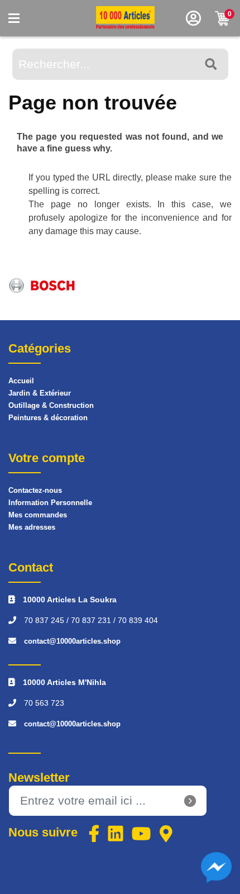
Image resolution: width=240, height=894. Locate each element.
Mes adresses (31, 527)
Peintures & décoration (48, 417)
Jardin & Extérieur (39, 393)
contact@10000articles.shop (72, 641)
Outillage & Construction (51, 405)
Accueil (21, 381)
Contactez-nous (35, 490)
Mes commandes (37, 515)
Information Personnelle (50, 502)
